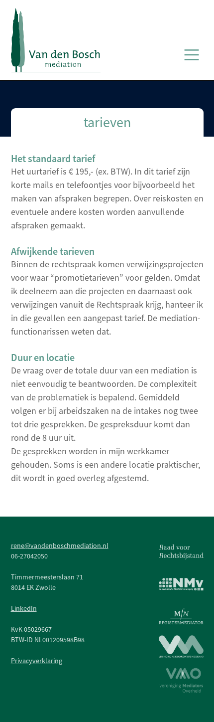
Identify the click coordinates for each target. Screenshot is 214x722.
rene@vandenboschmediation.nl (59, 545)
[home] (56, 40)
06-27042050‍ (29, 555)
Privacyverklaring (36, 660)
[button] (192, 55)
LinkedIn (24, 608)
